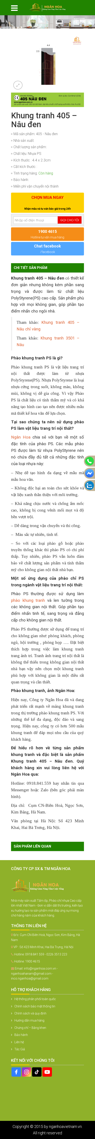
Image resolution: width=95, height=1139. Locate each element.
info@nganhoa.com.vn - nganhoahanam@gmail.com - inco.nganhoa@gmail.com (34, 973)
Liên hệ (19, 1042)
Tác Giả (19, 1049)
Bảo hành (21, 1035)
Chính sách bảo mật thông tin (34, 1006)
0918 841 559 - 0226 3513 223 (46, 954)
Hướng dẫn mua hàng (29, 1020)
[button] (80, 38)
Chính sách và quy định (30, 1013)
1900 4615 (32, 961)
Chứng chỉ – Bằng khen (30, 1028)
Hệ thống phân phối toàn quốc (35, 999)
